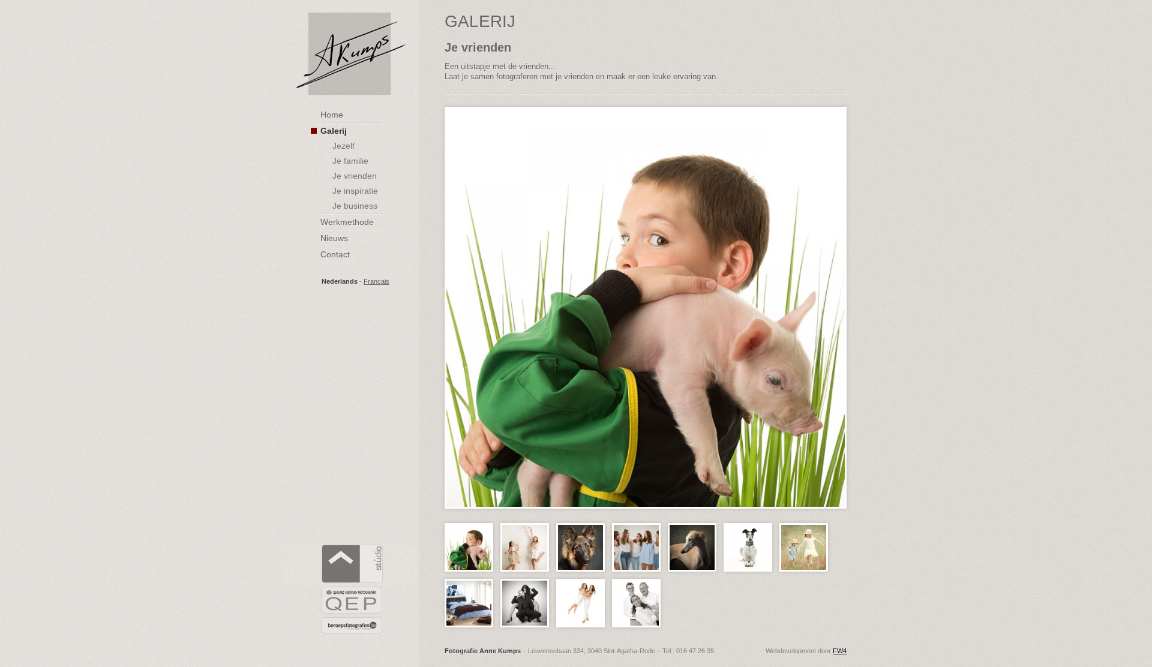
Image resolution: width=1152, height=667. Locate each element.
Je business (354, 206)
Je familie (350, 161)
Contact (335, 254)
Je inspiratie (355, 191)
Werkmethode (347, 222)
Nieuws (334, 238)
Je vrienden (354, 176)
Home (331, 114)
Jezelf (343, 146)
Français (376, 281)
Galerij (333, 131)
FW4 (840, 650)
